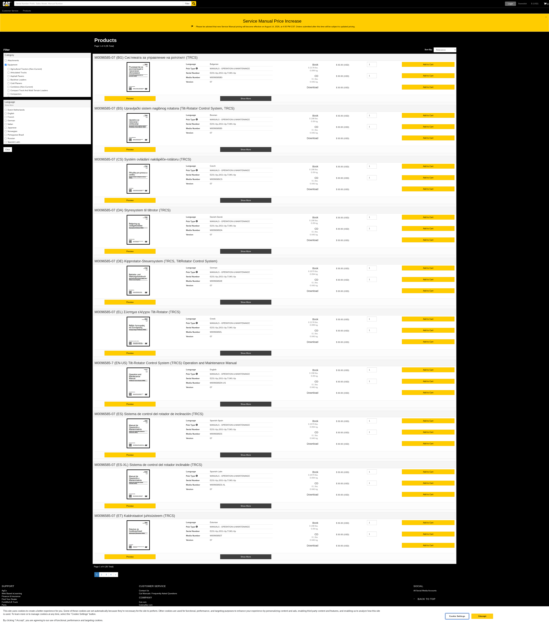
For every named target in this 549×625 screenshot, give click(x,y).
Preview (130, 98)
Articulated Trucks (18, 72)
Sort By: (428, 49)
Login (510, 4)
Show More (9, 105)
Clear (7, 149)
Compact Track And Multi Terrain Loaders (29, 90)
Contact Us (144, 590)
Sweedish (522, 3)
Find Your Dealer (9, 599)
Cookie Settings (457, 616)
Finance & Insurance (11, 596)
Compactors (15, 94)
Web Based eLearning (12, 593)
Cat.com (143, 602)
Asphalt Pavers (17, 76)
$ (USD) (534, 3)
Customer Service (10, 11)
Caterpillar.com (146, 605)
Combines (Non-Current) (21, 87)
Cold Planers (16, 83)
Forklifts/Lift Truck (10, 602)
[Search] (193, 3)
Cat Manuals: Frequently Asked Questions (158, 593)
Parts (4, 605)
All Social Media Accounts (424, 590)
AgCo (4, 590)
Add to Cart (428, 64)
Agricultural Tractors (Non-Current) (26, 69)
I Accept (482, 616)
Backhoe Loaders (18, 80)
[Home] (7, 3)
